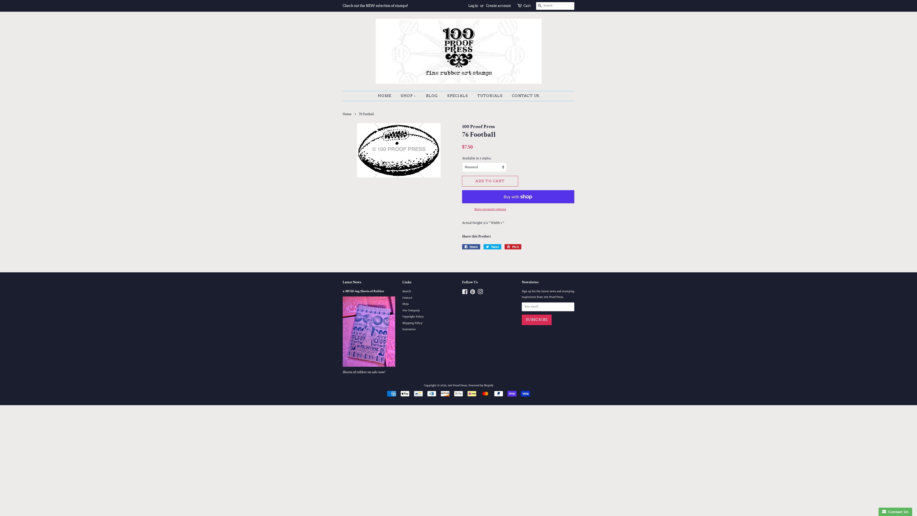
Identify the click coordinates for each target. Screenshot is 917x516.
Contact (407, 298)
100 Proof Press (457, 385)
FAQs (405, 304)
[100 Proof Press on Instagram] (480, 293)
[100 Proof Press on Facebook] (465, 293)
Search (406, 291)
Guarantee (409, 329)
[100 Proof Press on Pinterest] (472, 293)
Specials (457, 96)
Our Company (411, 310)
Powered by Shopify (481, 385)
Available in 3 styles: (476, 158)
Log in (473, 6)
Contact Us (525, 96)
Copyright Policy (413, 316)
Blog (432, 96)
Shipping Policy (412, 323)
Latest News (352, 282)
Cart (527, 6)
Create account (498, 6)
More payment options (490, 209)
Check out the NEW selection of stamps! (375, 6)
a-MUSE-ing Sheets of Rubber (363, 291)
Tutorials (490, 96)
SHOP (407, 96)
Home (384, 96)
